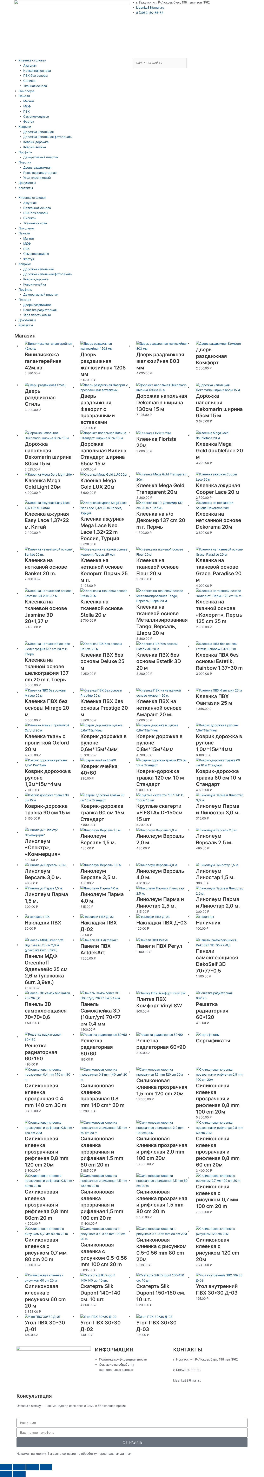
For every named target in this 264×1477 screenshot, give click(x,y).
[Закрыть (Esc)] (46, 1467)
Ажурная (30, 65)
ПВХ (26, 111)
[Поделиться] (32, 1467)
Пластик (25, 162)
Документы (27, 183)
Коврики (25, 127)
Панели (24, 96)
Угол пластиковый (37, 178)
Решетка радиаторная (40, 173)
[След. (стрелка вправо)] (19, 1474)
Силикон (30, 81)
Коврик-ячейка (34, 147)
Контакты (26, 188)
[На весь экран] (19, 1467)
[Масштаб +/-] (6, 1467)
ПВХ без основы (35, 76)
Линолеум (26, 91)
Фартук (28, 121)
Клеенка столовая (32, 60)
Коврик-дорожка (35, 142)
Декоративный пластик (40, 157)
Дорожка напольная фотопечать (47, 137)
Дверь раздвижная (37, 167)
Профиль (25, 152)
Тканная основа (35, 86)
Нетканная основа (37, 71)
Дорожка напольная (38, 132)
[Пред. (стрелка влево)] (6, 1474)
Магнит (28, 101)
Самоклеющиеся (36, 116)
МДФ (27, 106)
